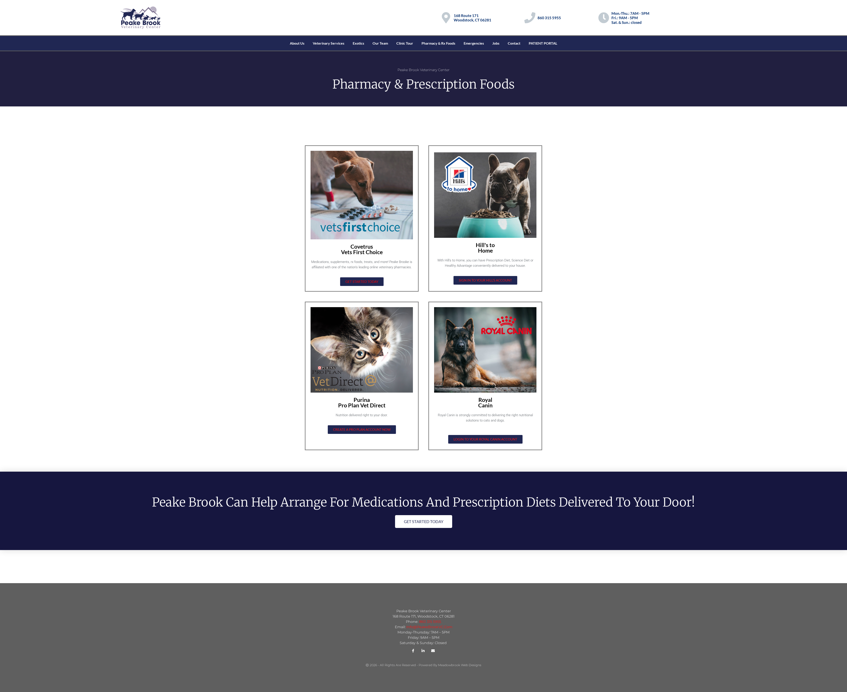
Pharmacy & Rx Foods (438, 43)
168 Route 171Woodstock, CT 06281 (472, 17)
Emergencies (474, 43)
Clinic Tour (404, 43)
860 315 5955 (549, 17)
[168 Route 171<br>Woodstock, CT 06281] (446, 17)
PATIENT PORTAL (543, 43)
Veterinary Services (328, 43)
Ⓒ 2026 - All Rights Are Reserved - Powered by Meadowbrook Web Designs (423, 665)
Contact (514, 43)
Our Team (380, 43)
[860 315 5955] (529, 17)
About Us (297, 43)
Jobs (495, 43)
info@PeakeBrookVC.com (429, 627)
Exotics (358, 43)
